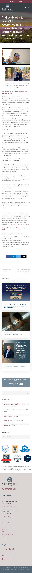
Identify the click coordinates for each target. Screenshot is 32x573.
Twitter (27, 225)
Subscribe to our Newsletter (11, 556)
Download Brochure (9, 559)
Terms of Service (14, 569)
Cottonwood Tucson (10, 38)
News (21, 38)
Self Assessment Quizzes (8, 532)
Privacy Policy (6, 569)
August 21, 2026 (8, 332)
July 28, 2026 (7, 364)
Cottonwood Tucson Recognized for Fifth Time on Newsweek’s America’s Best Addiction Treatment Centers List (15, 306)
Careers (4, 537)
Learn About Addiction (7, 527)
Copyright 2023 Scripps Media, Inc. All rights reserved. (14, 229)
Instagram (19, 225)
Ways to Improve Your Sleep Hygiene (13, 334)
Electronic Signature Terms (22, 570)
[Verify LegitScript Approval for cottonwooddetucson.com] (27, 459)
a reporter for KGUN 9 (17, 213)
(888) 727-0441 (16, 1)
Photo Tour (5, 530)
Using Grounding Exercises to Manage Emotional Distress (16, 425)
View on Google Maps (9, 507)
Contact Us (5, 539)
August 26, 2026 (8, 303)
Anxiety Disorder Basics (10, 420)
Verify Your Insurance (7, 534)
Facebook (13, 225)
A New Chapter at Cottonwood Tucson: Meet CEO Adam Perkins (15, 367)
